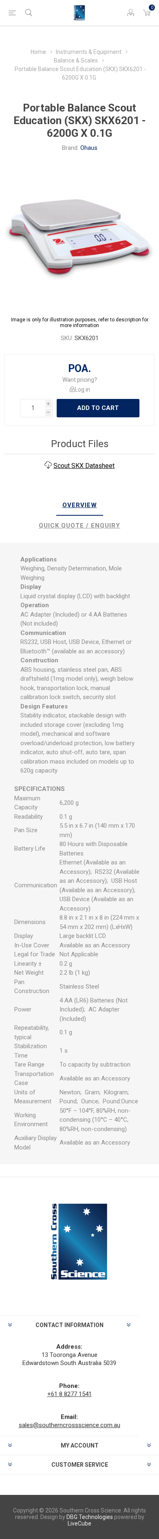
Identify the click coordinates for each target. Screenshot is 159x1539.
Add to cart (98, 408)
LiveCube (79, 1523)
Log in (82, 389)
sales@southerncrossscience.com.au (69, 1425)
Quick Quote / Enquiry (79, 525)
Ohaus (88, 147)
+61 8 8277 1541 (69, 1394)
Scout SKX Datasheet (84, 466)
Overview (79, 505)
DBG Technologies (89, 1517)
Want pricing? (79, 379)
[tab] (79, 505)
